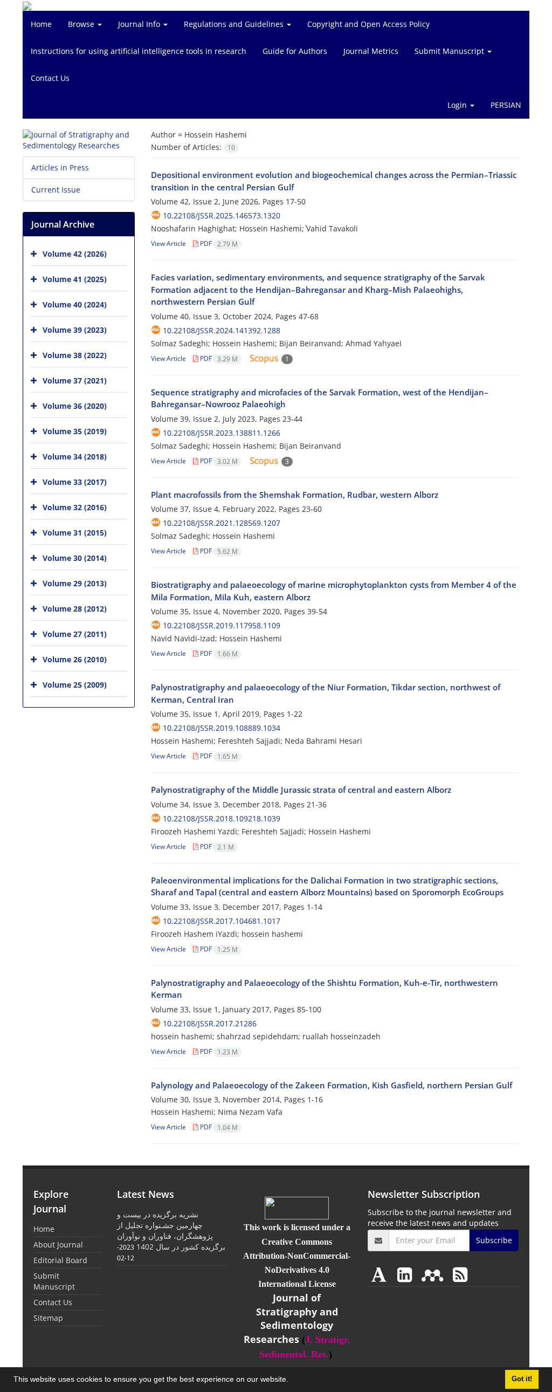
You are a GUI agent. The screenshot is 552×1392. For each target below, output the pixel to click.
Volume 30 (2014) (75, 558)
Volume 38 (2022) (75, 355)
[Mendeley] (434, 1274)
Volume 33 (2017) (75, 482)
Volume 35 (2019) (75, 431)
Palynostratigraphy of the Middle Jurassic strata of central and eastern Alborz (301, 789)
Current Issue (55, 189)
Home (41, 24)
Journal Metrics (370, 51)
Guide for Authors (295, 51)
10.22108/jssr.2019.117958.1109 (221, 625)
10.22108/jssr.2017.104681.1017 (221, 921)
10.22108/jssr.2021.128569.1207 (221, 523)
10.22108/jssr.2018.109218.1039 (221, 818)
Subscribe (494, 1240)
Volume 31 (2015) (75, 532)
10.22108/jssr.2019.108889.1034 (221, 728)
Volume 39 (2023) (75, 330)
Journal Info (140, 24)
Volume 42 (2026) (75, 254)
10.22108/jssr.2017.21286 (210, 1023)
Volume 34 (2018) (75, 456)
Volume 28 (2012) (75, 609)
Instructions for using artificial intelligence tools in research (138, 51)
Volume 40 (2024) (75, 304)
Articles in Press (60, 167)
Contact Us (50, 78)
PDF (218, 243)
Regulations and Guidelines (235, 24)
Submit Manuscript (450, 51)
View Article (168, 243)
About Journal (58, 1244)
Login (458, 105)
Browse (82, 24)
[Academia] (381, 1274)
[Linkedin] (407, 1274)
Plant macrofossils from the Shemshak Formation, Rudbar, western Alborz (294, 494)
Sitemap (48, 1318)
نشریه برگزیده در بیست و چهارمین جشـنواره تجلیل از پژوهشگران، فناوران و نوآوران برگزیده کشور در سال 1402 (171, 1230)
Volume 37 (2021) (75, 380)
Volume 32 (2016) (75, 507)
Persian (506, 105)
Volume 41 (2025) (75, 279)
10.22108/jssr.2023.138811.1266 (221, 433)
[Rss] (460, 1274)
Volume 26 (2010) (75, 659)
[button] (292, 1380)
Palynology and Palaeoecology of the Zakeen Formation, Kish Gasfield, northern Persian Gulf (331, 1085)
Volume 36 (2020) (75, 406)
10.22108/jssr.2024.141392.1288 (221, 330)
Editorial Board (60, 1260)
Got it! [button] (522, 1379)
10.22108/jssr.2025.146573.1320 (221, 215)
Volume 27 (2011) (75, 634)
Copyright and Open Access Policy (368, 24)
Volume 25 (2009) (75, 685)
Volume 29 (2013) (75, 583)
